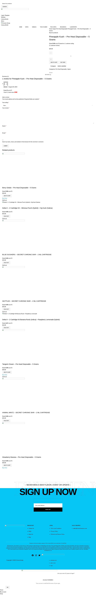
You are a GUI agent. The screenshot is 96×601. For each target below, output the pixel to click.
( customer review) (54, 45)
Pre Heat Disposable (62, 28)
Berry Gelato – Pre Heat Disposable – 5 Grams (19, 188)
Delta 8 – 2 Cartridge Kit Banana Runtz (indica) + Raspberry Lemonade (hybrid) (31, 320)
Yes (3, 587)
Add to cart (54, 62)
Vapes (54, 28)
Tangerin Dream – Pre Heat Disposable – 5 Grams (20, 364)
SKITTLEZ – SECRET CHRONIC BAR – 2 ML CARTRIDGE (24, 301)
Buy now (63, 62)
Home (51, 28)
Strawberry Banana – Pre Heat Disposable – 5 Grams (21, 457)
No (7, 587)
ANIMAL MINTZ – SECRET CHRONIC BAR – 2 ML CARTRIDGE (26, 413)
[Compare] (4, 185)
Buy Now (4, 198)
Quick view (8, 185)
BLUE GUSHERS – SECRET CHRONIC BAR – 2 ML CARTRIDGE (26, 255)
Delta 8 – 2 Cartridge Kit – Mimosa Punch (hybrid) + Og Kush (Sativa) (27, 208)
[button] (7, 195)
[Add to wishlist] (12, 185)
